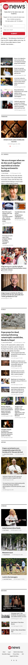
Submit (14, 33)
